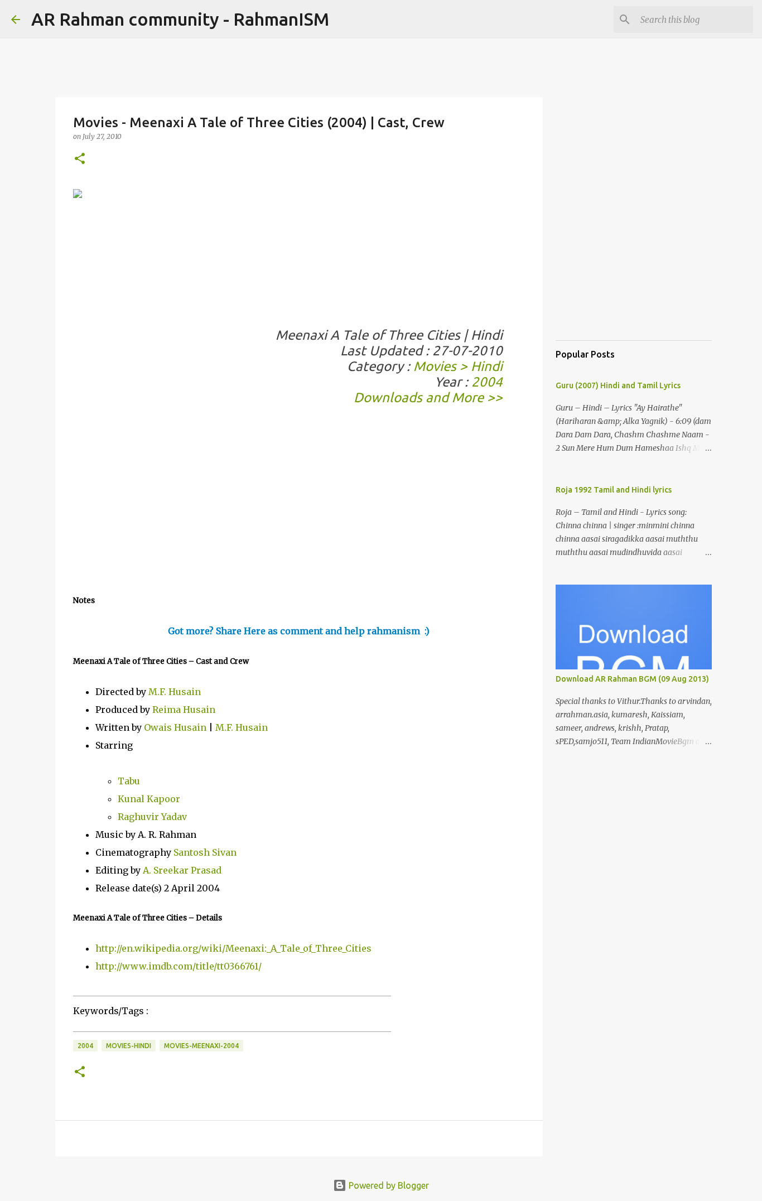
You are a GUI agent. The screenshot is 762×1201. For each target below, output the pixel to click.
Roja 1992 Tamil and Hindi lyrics (614, 489)
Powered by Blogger (387, 1185)
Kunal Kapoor (149, 798)
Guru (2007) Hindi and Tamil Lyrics (618, 385)
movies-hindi (128, 1045)
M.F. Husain (174, 691)
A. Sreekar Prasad (182, 870)
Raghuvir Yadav (152, 816)
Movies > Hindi (458, 366)
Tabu (129, 781)
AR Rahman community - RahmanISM (180, 19)
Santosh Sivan (205, 852)
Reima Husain (183, 709)
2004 (487, 381)
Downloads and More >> (428, 397)
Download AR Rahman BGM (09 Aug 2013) (632, 678)
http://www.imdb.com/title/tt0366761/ (178, 966)
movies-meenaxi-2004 (201, 1045)
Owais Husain (175, 727)
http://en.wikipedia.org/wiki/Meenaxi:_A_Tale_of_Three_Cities (233, 948)
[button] (79, 159)
